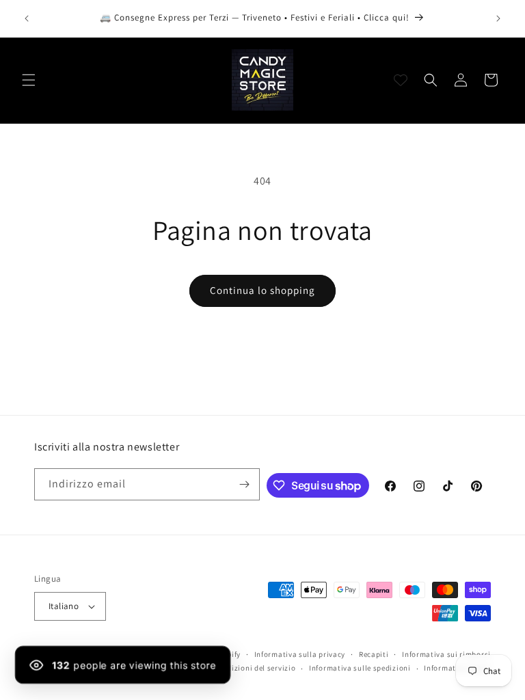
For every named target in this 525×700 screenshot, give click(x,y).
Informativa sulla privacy (300, 654)
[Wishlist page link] (400, 80)
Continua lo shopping (262, 290)
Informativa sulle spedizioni (360, 668)
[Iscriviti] (244, 484)
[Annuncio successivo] (498, 18)
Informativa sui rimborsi (446, 654)
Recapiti (374, 654)
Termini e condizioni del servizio (237, 668)
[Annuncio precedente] (27, 18)
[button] (29, 80)
